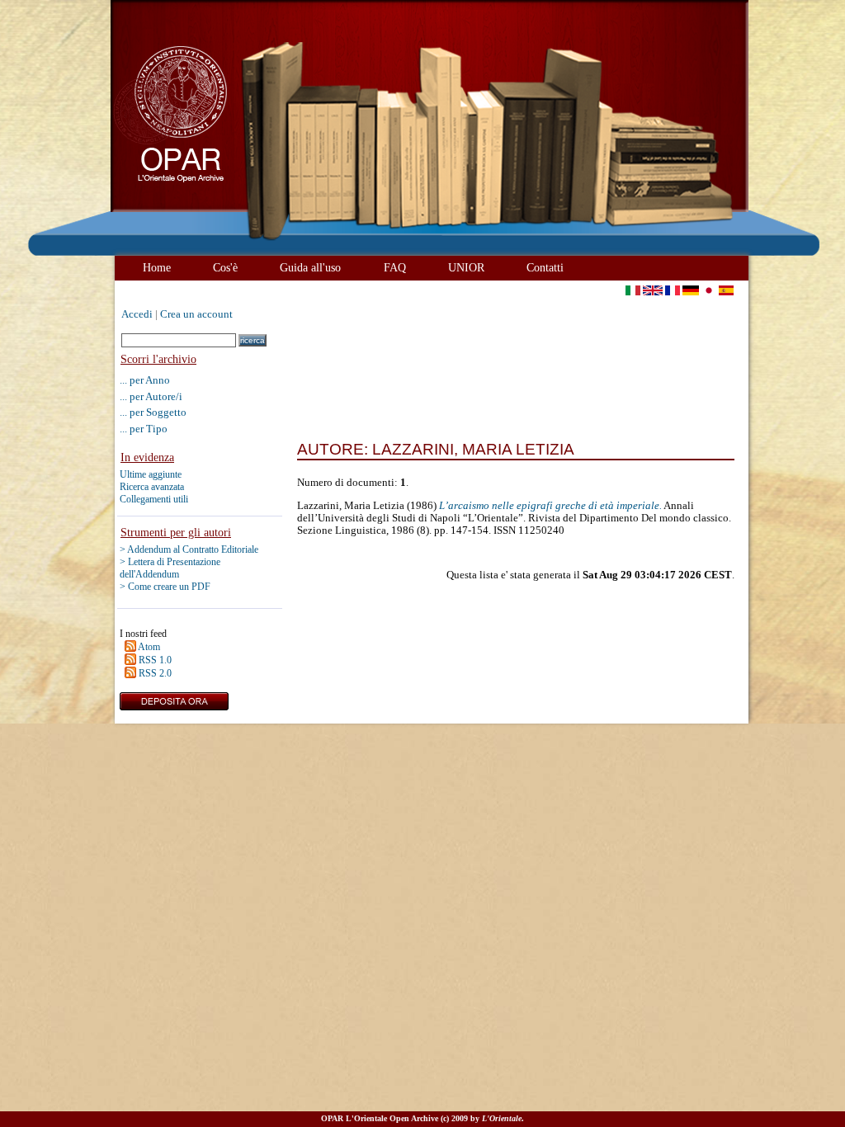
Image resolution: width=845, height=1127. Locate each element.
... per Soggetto (153, 412)
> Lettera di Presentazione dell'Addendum (170, 568)
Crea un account (196, 314)
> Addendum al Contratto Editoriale (189, 549)
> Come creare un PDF (165, 586)
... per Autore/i (151, 396)
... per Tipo (144, 428)
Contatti (545, 267)
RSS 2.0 (155, 673)
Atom (149, 647)
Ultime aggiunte (151, 474)
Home (157, 267)
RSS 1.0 (155, 660)
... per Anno (145, 380)
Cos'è (225, 267)
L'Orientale (502, 1118)
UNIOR (466, 267)
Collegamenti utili (154, 499)
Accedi (137, 314)
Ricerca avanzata (152, 487)
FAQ (395, 267)
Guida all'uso (310, 267)
